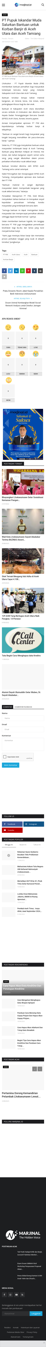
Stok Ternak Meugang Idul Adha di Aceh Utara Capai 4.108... (20, 578)
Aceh (25, 254)
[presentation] (34, 1069)
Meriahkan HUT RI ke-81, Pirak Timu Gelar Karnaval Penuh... (29, 882)
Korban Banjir (8, 259)
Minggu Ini (9, 844)
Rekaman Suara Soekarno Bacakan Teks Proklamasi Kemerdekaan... (27, 854)
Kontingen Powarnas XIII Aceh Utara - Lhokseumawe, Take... (22, 1069)
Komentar (7, 707)
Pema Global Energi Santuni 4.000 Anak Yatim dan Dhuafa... (29, 1277)
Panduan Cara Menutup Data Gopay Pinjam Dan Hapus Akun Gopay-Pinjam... (29, 1015)
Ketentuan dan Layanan (30, 1327)
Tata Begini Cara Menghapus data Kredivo (21, 655)
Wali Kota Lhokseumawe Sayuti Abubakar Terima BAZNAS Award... (21, 538)
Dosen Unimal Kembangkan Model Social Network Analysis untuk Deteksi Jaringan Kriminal (23, 306)
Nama (4, 713)
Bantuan (34, 254)
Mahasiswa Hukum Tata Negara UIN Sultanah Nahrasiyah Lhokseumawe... (30, 869)
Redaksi (7, 1327)
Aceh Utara (16, 254)
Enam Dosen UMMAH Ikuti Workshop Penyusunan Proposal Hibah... (29, 1266)
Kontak (16, 1327)
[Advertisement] (23, 795)
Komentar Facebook (23, 707)
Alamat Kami (15, 1337)
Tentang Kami (28, 1337)
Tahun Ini (37, 844)
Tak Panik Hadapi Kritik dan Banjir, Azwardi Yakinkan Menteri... (29, 1253)
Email (4, 724)
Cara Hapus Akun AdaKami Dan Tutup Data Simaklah (30, 1028)
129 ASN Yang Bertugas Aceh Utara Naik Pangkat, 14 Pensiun (20, 617)
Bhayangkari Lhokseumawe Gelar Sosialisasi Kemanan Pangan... (22, 498)
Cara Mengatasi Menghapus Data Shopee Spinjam (28, 1001)
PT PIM (5, 254)
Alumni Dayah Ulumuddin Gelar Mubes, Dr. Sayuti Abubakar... (21, 693)
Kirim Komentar (10, 765)
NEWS (5, 15)
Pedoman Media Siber (15, 1332)
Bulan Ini (23, 844)
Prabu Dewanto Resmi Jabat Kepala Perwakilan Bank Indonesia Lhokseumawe (23, 292)
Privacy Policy (32, 1332)
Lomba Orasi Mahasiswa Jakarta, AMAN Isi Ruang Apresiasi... (27, 896)
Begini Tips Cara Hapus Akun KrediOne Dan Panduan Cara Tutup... (29, 1043)
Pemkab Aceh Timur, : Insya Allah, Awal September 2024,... (29, 909)
